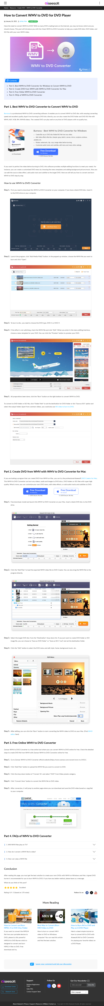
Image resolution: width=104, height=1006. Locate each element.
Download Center (10, 986)
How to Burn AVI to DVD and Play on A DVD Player (83, 927)
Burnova (7, 113)
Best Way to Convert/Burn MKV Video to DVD (48, 927)
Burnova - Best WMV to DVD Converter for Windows (60, 131)
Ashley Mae (23, 21)
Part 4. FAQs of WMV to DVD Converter (25, 95)
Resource (13, 8)
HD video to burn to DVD (64, 407)
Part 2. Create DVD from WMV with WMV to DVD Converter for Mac (37, 89)
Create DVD (21, 8)
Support (32, 1004)
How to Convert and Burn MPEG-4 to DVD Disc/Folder (16, 927)
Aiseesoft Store (10, 991)
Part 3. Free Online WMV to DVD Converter (27, 92)
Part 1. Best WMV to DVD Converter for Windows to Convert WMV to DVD (40, 86)
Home (6, 8)
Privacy (26, 1004)
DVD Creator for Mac (89, 478)
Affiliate (45, 1004)
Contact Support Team (34, 991)
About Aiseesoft (18, 1004)
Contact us (52, 1004)
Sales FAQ (30, 989)
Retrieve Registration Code (33, 985)
